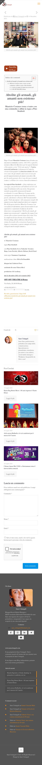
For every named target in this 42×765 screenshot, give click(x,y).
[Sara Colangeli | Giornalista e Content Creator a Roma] (7, 3)
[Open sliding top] (2, 2)
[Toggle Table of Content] (32, 78)
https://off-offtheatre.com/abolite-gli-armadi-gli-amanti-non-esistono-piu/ (20, 296)
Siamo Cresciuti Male (28, 705)
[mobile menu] (39, 3)
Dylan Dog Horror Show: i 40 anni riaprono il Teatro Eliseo (20, 681)
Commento (8, 493)
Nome (6, 519)
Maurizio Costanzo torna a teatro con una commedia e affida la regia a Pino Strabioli (20, 84)
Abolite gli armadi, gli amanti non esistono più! (20, 81)
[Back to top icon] (21, 750)
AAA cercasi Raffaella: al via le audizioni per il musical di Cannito (20, 689)
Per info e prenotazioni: (11, 294)
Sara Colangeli (19, 16)
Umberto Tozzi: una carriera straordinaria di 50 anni (22, 716)
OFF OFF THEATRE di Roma (19, 89)
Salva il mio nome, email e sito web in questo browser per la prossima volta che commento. (19, 539)
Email (6, 528)
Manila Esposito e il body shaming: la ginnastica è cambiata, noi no (19, 674)
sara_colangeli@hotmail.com (21, 628)
